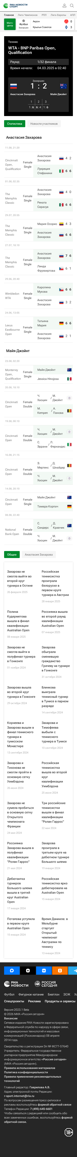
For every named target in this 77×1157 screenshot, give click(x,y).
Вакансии (10, 1018)
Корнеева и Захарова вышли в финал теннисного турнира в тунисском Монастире (20, 734)
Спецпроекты (14, 1001)
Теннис (13, 41)
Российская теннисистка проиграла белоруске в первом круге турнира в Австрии (55, 583)
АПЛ (72, 15)
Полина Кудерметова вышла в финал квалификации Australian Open (18, 621)
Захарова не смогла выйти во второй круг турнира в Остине (20, 578)
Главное (9, 15)
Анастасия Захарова (22, 94)
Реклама (34, 1001)
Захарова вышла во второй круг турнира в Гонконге (21, 692)
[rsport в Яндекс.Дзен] (28, 970)
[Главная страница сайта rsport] (24, 6)
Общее (12, 554)
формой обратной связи (54, 1104)
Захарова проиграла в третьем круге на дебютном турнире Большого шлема (55, 852)
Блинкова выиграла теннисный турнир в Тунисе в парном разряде (55, 697)
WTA (12, 47)
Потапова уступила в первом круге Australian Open (21, 923)
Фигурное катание (31, 994)
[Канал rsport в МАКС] (12, 970)
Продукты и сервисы (60, 1001)
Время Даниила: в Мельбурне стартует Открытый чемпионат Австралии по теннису (55, 933)
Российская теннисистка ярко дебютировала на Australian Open (55, 886)
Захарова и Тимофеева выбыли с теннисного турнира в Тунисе (54, 732)
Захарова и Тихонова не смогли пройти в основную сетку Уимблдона (19, 772)
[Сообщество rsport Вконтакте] (44, 970)
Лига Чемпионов (28, 15)
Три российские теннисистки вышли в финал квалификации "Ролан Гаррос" (54, 812)
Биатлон (53, 994)
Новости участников (44, 123)
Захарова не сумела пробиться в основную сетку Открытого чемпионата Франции (20, 814)
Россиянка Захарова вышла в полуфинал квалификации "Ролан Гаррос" (20, 852)
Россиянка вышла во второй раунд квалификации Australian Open (55, 619)
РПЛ (44, 15)
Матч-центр (10, 24)
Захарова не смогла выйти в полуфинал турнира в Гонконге (21, 654)
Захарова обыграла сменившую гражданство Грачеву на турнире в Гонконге (56, 658)
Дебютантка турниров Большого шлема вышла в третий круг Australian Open (19, 890)
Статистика (14, 123)
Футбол (9, 994)
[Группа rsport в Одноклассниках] (60, 970)
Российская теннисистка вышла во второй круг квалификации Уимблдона (54, 774)
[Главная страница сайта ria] (4, 6)
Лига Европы (58, 15)
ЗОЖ (66, 994)
